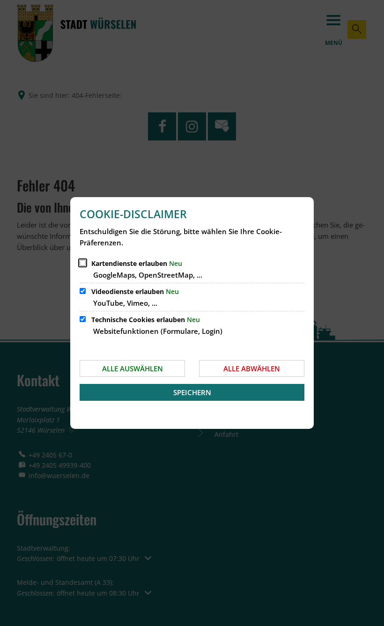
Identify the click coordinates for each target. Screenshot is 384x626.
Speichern (192, 392)
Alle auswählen (132, 368)
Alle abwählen (251, 368)
